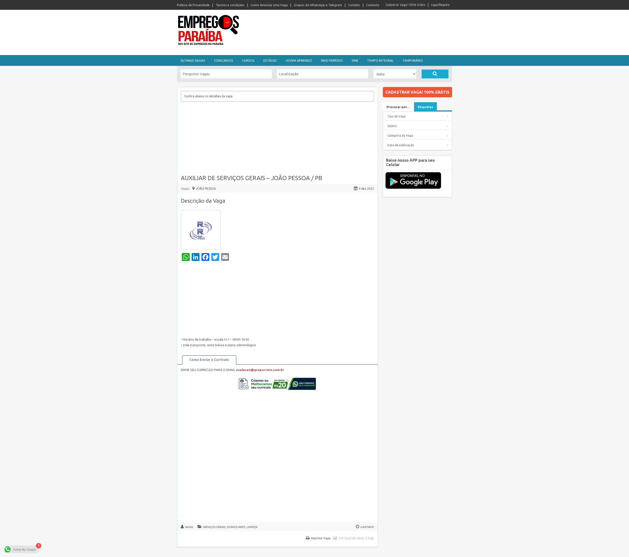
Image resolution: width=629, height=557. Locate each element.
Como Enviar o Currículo (209, 360)
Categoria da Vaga (400, 135)
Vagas (185, 188)
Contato (354, 5)
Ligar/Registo (440, 4)
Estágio (270, 60)
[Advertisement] (277, 138)
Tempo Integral (380, 60)
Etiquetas (425, 107)
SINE (355, 60)
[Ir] (435, 74)
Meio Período (332, 60)
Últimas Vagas (193, 60)
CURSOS (248, 60)
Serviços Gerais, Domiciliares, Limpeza (230, 527)
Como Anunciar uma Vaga (269, 5)
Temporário (412, 60)
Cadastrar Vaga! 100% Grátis (405, 4)
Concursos (223, 60)
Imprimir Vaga (320, 538)
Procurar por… (398, 107)
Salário (392, 126)
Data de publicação (400, 145)
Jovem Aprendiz (299, 60)
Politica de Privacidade (193, 5)
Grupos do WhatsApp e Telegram (318, 5)
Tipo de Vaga (396, 116)
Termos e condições (230, 5)
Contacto (372, 5)
